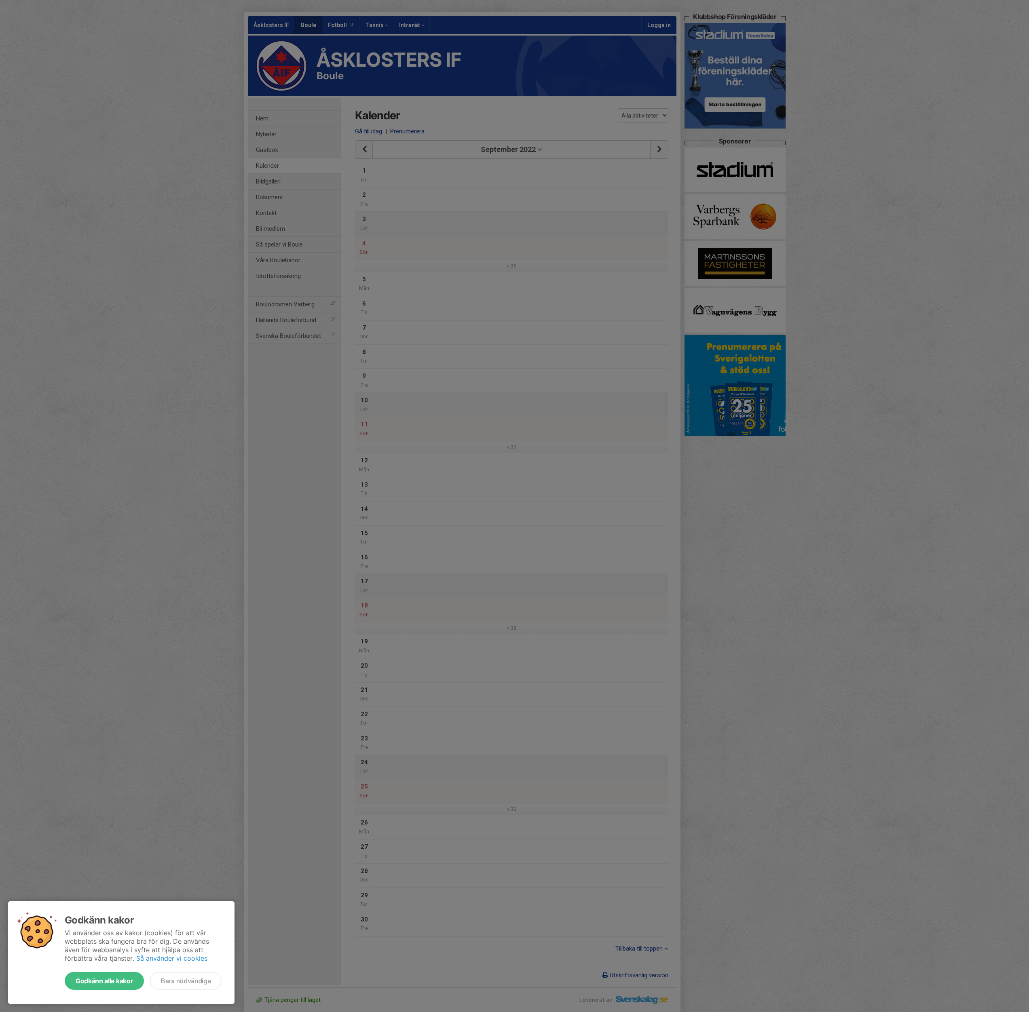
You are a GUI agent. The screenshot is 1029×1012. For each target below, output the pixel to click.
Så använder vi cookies (171, 958)
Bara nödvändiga (186, 981)
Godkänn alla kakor (104, 981)
